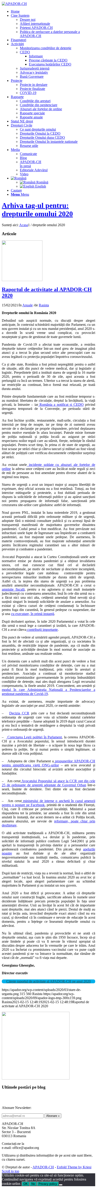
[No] (60, 1185)
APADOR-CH (43, 1167)
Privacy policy (48, 1184)
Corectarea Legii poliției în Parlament (34, 737)
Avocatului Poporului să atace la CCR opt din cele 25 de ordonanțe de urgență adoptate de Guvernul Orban (48, 783)
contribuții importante (42, 630)
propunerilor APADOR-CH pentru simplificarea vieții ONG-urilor (48, 763)
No (33, 1184)
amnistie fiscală (13, 589)
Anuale (27, 305)
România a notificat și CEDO (61, 404)
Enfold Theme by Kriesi (74, 1167)
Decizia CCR (19, 713)
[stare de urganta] (22, 280)
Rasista (44, 305)
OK (25, 1184)
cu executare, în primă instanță (32, 614)
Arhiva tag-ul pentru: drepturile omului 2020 (37, 209)
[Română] (18, 178)
